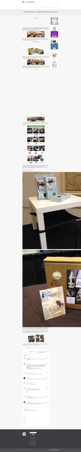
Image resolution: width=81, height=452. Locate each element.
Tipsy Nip (45, 167)
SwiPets (28, 123)
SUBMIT (33, 434)
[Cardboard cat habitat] (26, 327)
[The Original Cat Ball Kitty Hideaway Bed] (41, 171)
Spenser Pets (28, 167)
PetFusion (34, 122)
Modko (36, 122)
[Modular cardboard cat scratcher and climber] (25, 328)
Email (24, 419)
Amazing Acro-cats (37, 331)
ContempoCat (41, 122)
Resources (48, 7)
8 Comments (29, 347)
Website (25, 421)
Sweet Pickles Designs (32, 167)
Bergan (23, 123)
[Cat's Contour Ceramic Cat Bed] (28, 328)
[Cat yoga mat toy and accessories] (41, 327)
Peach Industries (38, 122)
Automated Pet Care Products (34, 165)
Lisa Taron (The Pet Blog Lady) (30, 382)
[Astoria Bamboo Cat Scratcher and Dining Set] (24, 171)
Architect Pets (29, 165)
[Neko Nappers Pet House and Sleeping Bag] (42, 328)
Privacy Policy (24, 449)
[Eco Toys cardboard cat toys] (38, 327)
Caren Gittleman (28, 363)
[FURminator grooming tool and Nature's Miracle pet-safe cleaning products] (44, 327)
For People (36, 7)
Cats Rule (25, 123)
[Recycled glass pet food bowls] (46, 328)
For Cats (30, 7)
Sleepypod (25, 167)
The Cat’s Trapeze (39, 167)
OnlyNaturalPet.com (37, 67)
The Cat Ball (35, 167)
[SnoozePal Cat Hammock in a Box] (38, 171)
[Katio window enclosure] (23, 328)
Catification (42, 7)
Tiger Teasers (42, 167)
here (46, 57)
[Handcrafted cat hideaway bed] (24, 249)
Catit (26, 123)
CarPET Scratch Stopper (40, 165)
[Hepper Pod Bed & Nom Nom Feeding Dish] (47, 327)
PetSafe (36, 123)
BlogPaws (23, 28)
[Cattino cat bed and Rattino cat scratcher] (23, 327)
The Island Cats (28, 357)
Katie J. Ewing (28, 401)
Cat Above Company (45, 165)
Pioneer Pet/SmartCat (32, 123)
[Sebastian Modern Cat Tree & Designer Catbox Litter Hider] (34, 327)
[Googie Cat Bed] (29, 327)
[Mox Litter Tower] (37, 328)
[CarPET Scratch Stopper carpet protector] (34, 171)
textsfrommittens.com (42, 123)
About (54, 7)
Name (24, 417)
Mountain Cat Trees (46, 122)
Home (26, 7)
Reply (47, 363)
